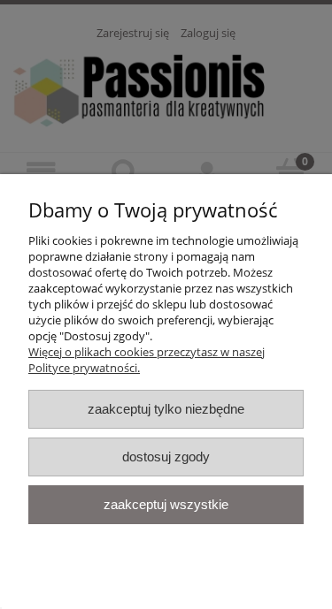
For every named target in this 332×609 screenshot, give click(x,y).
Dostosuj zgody (166, 456)
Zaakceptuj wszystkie (166, 504)
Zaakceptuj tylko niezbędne (166, 408)
